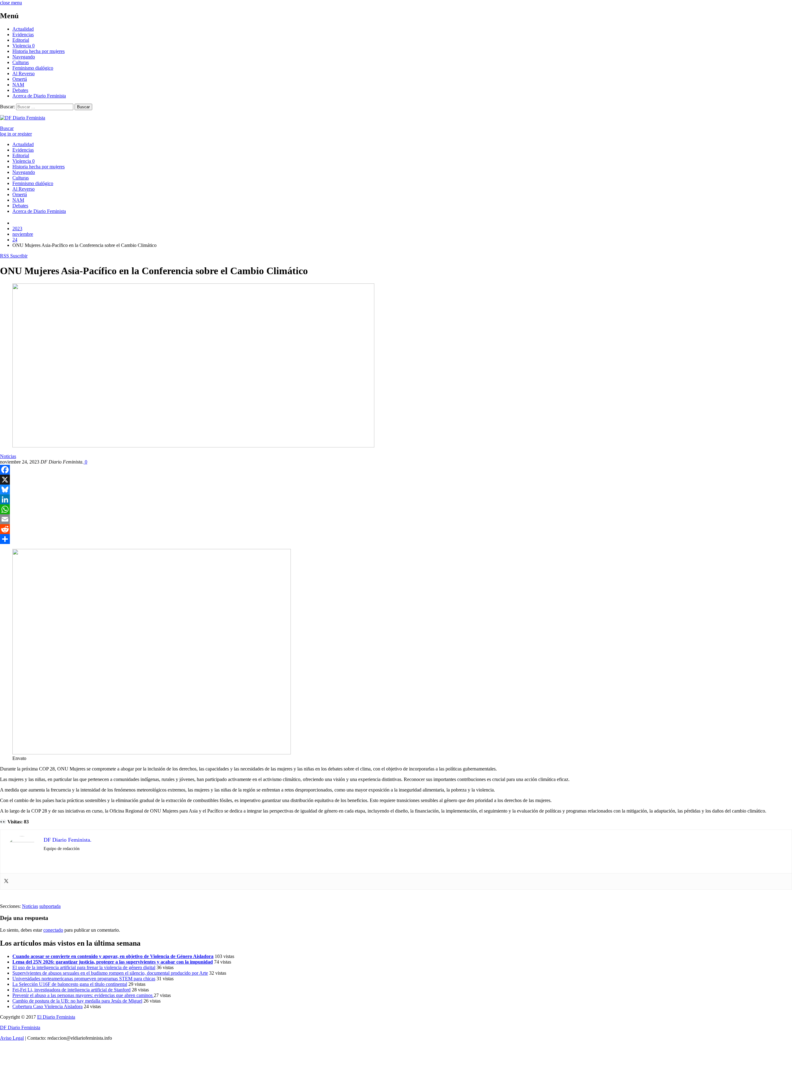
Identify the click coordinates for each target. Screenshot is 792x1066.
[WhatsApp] (396, 509)
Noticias (8, 456)
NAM (18, 84)
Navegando (23, 56)
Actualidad (23, 29)
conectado (53, 930)
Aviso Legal (12, 1038)
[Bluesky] (396, 489)
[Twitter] (6, 881)
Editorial (20, 40)
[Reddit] (396, 529)
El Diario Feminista (56, 1017)
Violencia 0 (23, 45)
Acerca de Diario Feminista (39, 95)
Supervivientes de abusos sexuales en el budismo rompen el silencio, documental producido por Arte (110, 973)
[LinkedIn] (396, 499)
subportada (50, 906)
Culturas (20, 62)
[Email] (396, 519)
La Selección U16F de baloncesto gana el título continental (69, 984)
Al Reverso (23, 73)
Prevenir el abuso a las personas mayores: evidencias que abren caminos (83, 995)
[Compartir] (396, 539)
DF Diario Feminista (20, 1027)
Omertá (19, 79)
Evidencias (23, 34)
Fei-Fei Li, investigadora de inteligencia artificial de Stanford (71, 989)
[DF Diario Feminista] (22, 117)
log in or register (16, 133)
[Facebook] (396, 470)
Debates (20, 90)
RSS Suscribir (14, 255)
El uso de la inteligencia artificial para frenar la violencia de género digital (83, 967)
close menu (11, 2)
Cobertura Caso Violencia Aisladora (47, 1006)
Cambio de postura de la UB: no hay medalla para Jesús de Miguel (77, 1000)
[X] (396, 480)
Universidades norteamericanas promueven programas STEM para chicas (83, 978)
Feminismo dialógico (32, 68)
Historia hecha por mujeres (38, 51)
